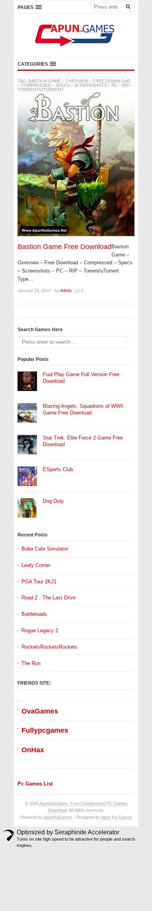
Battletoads (34, 614)
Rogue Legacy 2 (39, 630)
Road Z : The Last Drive (48, 598)
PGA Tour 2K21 (39, 582)
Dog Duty (53, 501)
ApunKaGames (58, 817)
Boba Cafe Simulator (44, 549)
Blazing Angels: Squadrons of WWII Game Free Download (83, 409)
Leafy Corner (35, 565)
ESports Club (58, 469)
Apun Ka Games (116, 817)
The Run (31, 663)
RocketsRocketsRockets (49, 647)
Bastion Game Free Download (64, 247)
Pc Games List (35, 784)
